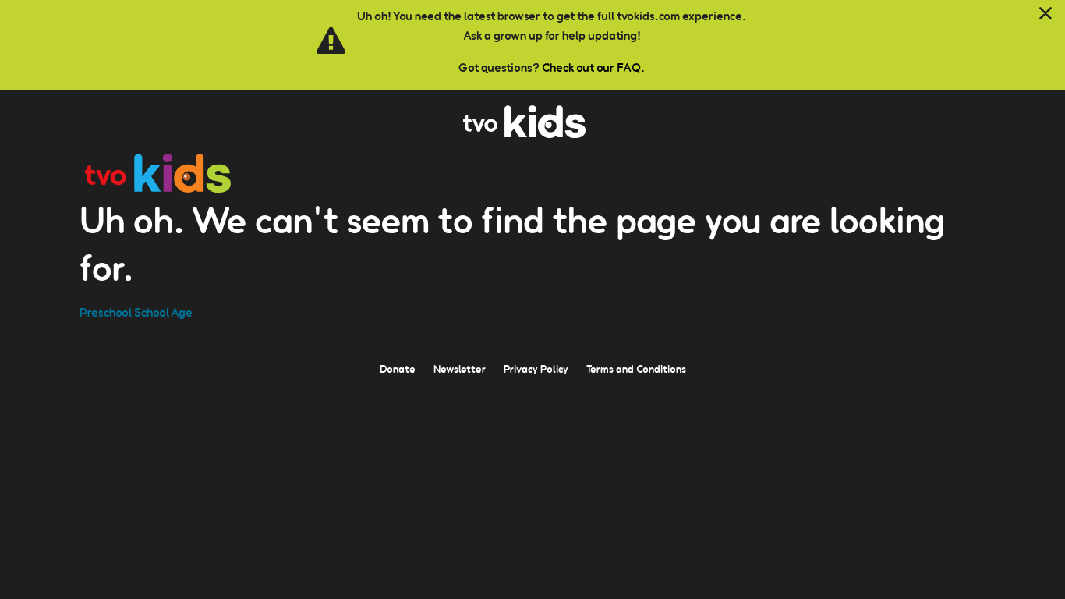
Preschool (106, 312)
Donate (398, 369)
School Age (163, 312)
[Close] (1045, 14)
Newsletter (459, 369)
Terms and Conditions (636, 369)
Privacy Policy (536, 369)
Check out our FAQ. (593, 67)
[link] (524, 134)
